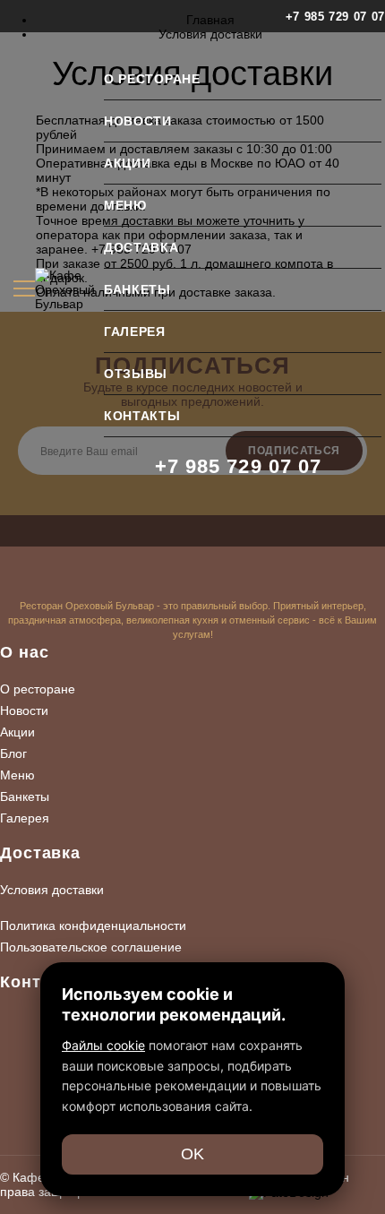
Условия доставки (52, 890)
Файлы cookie (103, 1045)
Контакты (142, 416)
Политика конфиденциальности (93, 925)
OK (192, 1154)
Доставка (141, 247)
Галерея (135, 331)
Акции (127, 163)
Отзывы (135, 373)
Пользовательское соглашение (91, 947)
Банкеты (137, 289)
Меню (125, 205)
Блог (13, 753)
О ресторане (152, 79)
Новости (138, 121)
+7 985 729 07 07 (335, 16)
